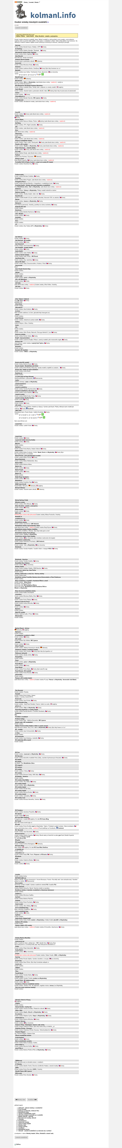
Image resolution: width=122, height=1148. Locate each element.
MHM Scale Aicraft (20, 484)
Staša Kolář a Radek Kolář (23, 918)
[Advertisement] (49, 107)
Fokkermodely (19, 174)
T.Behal (17, 967)
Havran (17, 199)
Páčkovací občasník (21, 653)
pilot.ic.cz (18, 706)
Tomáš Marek (19, 973)
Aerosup (17, 45)
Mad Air (17, 443)
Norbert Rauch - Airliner (22, 628)
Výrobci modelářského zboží (26, 1113)
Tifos (16, 971)
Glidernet (18, 188)
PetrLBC (17, 694)
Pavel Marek (18, 667)
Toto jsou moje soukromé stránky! (25, 987)
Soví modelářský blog (21, 907)
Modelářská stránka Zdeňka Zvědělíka (26, 529)
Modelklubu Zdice (22, 187)
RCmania (44, 854)
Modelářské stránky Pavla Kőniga (25, 533)
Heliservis (18, 203)
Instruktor (18, 217)
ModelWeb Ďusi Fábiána (22, 563)
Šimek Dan (18, 960)
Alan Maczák (19, 56)
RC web (17, 824)
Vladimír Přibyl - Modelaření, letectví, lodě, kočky (29, 1025)
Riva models (19, 883)
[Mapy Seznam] (42, 75)
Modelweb (18, 547)
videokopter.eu (19, 1017)
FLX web (17, 151)
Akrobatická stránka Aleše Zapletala (25, 52)
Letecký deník (19, 401)
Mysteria (17, 609)
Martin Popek (19, 470)
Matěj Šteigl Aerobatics (22, 477)
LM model (18, 405)
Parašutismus (22, 1120)
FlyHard (17, 155)
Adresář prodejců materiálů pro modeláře (30, 1115)
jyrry (16, 330)
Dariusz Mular (19, 119)
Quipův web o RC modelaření (24, 722)
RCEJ (50, 548)
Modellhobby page (20, 543)
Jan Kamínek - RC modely (22, 240)
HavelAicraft (18, 196)
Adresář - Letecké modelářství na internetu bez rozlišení (34, 1130)
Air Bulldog (18, 49)
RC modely (18, 769)
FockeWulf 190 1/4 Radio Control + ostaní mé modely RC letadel (34, 162)
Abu (16, 715)
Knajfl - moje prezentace (22, 338)
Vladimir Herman (20, 1021)
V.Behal (17, 1003)
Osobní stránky (22, 1126)
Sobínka (17, 900)
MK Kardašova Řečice (30, 585)
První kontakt (22, 1109)
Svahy (17, 946)
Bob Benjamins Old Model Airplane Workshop (29, 85)
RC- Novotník (19, 830)
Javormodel (18, 265)
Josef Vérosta (19, 318)
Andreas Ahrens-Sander (22, 59)
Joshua (17, 321)
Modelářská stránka (21, 522)
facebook (30, 408)
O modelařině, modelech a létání (25, 635)
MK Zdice (20, 300)
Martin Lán (18, 466)
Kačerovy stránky (20, 334)
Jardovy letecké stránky (22, 255)
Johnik (17, 314)
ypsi (59, 835)
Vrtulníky (21, 1119)
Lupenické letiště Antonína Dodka (25, 440)
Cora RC (17, 112)
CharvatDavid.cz (20, 96)
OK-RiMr (17, 642)
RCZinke (17, 862)
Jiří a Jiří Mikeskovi (21, 279)
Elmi (16, 130)
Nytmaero (18, 632)
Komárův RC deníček (21, 350)
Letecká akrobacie (20, 383)
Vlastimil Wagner (20, 1032)
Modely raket (21, 1099)
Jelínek (17, 272)
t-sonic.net (18, 964)
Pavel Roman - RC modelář (23, 671)
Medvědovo (18, 480)
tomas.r (52, 985)
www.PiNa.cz (19, 1048)
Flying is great (19, 158)
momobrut (18, 594)
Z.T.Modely (18, 1064)
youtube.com (18, 302)
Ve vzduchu (18, 1014)
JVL (16, 327)
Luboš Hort (18, 424)
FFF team (18, 137)
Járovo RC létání (20, 262)
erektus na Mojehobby (39, 978)
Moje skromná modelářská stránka (25, 591)
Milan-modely (19, 509)
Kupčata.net (18, 373)
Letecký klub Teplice (38, 343)
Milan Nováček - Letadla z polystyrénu (46, 36)
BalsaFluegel (19, 77)
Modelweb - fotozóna (21, 559)
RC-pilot (17, 840)
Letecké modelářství (21, 28)
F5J (47, 884)
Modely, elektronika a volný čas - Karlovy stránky (29, 573)
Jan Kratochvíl (19, 244)
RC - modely (18, 729)
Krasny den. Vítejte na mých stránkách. (26, 369)
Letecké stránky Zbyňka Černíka (24, 398)
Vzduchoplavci (19, 1037)
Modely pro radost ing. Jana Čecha (25, 570)
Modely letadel (19, 566)
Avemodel (18, 63)
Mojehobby (32, 82)
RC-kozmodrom (19, 833)
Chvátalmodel (19, 100)
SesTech (17, 897)
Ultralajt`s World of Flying (22, 1000)
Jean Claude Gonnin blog (22, 269)
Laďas (17, 380)
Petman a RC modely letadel (23, 678)
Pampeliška (18, 657)
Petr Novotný (19, 690)
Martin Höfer (18, 462)
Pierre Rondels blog (21, 702)
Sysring (17, 957)
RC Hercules (18, 756)
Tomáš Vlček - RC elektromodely (24, 980)
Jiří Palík (17, 283)
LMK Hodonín (35, 523)
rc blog (17, 733)
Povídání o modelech (21, 716)
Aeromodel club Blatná (70, 679)
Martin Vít (18, 473)
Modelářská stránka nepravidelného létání (27, 525)
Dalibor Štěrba (20, 36)
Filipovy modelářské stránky (23, 140)
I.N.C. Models (19, 213)
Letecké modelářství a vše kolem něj (26, 391)
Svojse (17, 953)
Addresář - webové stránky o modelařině (30, 1108)
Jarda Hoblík (30, 36)
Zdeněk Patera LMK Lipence (23, 1071)
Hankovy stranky (20, 192)
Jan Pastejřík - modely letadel (24, 247)
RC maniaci (18, 767)
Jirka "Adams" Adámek (22, 299)
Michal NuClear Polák (21, 500)
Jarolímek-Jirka (19, 258)
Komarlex (18, 346)
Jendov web (18, 276)
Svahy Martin (19, 950)
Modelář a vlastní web (46, 1133)
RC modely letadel (20, 783)
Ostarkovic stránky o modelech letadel (26, 649)
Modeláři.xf (18, 516)
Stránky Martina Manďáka (22, 938)
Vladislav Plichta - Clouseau (23, 1028)
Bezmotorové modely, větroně (27, 1118)
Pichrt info (18, 699)
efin (16, 126)
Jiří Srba (17, 286)
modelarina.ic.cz (20, 518)
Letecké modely (19, 394)
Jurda (17, 325)
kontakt (31, 2)
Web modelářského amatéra (23, 1041)
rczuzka (17, 874)
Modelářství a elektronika (22, 540)
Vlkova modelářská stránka (23, 1035)
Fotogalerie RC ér (20, 181)
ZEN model (18, 1073)
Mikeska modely (20, 502)
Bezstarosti (18, 80)
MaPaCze (18, 447)
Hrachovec (18, 210)
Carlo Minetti (19, 89)
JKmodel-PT (18, 307)
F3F (37, 943)
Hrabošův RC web (20, 206)
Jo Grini (17, 311)
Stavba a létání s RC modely (23, 925)
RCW (16, 858)
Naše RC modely (20, 612)
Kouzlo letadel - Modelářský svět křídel (26, 366)
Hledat (37, 2)
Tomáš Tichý (19, 977)
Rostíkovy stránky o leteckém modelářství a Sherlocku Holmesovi (34, 890)
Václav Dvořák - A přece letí (23, 1007)
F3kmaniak (18, 133)
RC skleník (18, 814)
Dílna (37, 1133)
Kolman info (18, 341)
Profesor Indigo (19, 719)
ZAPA (16, 1067)
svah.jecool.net (19, 941)
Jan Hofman (18, 237)
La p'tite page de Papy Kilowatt (24, 376)
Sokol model (19, 904)
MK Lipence (36, 98)
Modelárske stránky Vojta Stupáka (25, 536)
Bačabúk (17, 70)
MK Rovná (35, 256)
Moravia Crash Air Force (22, 601)
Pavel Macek (19, 663)
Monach (17, 598)
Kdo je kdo (23, 838)
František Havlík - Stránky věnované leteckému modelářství (32, 185)
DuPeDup (18, 123)
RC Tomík (18, 821)
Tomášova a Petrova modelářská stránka (27, 984)
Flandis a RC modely (21, 144)
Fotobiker (18, 178)
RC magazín (18, 765)
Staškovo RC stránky (21, 922)
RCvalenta (18, 856)
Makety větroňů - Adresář (25, 1116)
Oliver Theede (19, 646)
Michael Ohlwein (20, 487)
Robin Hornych (19, 886)
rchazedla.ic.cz (19, 853)
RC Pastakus (19, 810)
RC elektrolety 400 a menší (23, 740)
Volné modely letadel (24, 1123)
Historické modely (23, 1122)
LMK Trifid (18, 410)
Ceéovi (17, 92)
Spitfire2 (17, 915)
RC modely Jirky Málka (22, 780)
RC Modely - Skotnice (21, 776)
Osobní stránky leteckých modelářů (31, 22)
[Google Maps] (38, 75)
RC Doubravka (19, 736)
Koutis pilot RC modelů (22, 362)
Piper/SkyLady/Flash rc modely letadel (26, 709)
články (26, 2)
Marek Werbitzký (20, 459)
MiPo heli (18, 513)
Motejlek (17, 605)
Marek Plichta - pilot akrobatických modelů (28, 455)
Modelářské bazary (23, 1129)
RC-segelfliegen (19, 842)
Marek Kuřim (19, 450)
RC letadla (18, 759)
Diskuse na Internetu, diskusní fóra (28, 1110)
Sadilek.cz (18, 893)
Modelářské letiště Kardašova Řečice (36, 586)
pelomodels (18, 674)
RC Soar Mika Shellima (22, 817)
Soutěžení (31, 1099)
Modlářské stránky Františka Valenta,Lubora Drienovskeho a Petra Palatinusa (38, 577)
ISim (16, 221)
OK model (18, 639)
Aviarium (18, 66)
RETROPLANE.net (20, 878)
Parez (17, 660)
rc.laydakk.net (19, 849)
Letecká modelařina (21, 387)
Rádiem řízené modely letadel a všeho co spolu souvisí (31, 726)
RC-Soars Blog (44, 819)
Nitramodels (18, 616)
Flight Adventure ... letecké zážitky (25, 148)
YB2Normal (18, 1060)
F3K (28, 854)
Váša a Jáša (18, 1010)
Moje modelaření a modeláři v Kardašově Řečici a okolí (31, 580)
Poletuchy (18, 713)
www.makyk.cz (19, 1044)
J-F (16, 224)
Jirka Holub (18, 304)
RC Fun (17, 752)
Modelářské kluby (23, 1112)
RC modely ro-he (20, 797)
